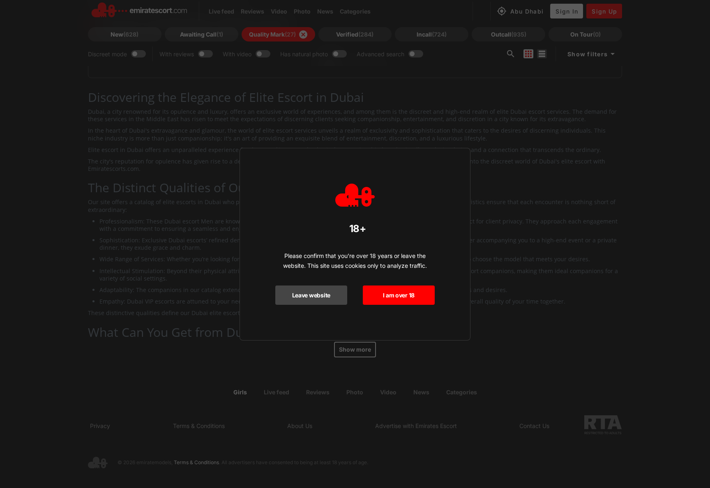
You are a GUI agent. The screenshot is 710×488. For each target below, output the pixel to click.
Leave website (311, 295)
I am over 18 (399, 295)
